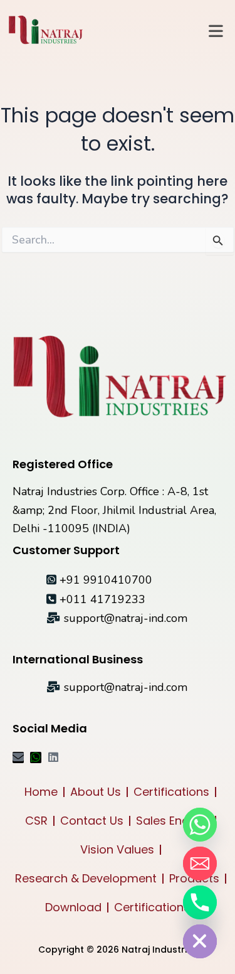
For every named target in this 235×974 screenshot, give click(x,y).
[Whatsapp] (200, 825)
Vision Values (117, 849)
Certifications (171, 792)
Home (41, 792)
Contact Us (91, 820)
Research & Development (86, 878)
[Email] (200, 863)
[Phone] (200, 902)
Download (73, 907)
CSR (36, 820)
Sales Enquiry (172, 820)
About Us (95, 792)
